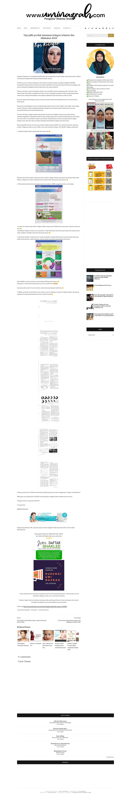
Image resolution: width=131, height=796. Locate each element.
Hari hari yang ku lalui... (60, 728)
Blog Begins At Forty (60, 751)
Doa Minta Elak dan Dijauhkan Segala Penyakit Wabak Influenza (103, 277)
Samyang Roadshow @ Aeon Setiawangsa (60, 722)
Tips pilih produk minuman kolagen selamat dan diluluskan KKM (48, 37)
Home (19, 28)
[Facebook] (89, 28)
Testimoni (46, 28)
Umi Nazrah (63, 791)
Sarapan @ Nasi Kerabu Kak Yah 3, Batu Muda (60, 730)
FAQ (25, 28)
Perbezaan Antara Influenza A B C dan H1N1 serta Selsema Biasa (104, 314)
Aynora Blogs (60, 736)
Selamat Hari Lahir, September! (60, 737)
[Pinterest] (96, 28)
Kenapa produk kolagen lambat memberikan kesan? (60, 645)
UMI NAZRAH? (100, 77)
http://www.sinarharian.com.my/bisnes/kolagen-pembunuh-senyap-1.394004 (45, 606)
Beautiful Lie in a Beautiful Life (60, 743)
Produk (56, 28)
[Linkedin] (100, 28)
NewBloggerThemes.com (81, 792)
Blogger (82, 791)
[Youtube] (106, 28)
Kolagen (34, 610)
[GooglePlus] (92, 28)
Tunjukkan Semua (110, 757)
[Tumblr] (110, 28)
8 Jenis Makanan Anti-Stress (102, 285)
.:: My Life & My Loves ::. (60, 721)
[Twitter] (85, 28)
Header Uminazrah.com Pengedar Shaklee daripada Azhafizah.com (102, 306)
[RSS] (113, 28)
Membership (34, 28)
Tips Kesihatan (43, 610)
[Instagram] (103, 28)
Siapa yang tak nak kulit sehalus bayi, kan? (47, 645)
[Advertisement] (100, 233)
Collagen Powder (24, 610)
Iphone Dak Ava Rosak (60, 745)
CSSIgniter (52, 792)
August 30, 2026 (60, 752)
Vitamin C (66, 28)
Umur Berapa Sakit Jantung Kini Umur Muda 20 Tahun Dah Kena (103, 295)
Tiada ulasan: (55, 41)
